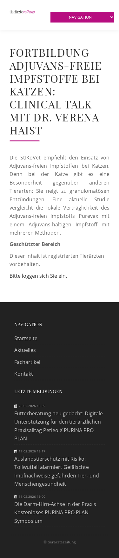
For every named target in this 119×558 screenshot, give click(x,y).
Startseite (25, 338)
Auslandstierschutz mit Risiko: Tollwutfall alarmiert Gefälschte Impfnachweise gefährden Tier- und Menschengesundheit (56, 471)
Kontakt (23, 373)
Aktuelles (25, 350)
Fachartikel (27, 362)
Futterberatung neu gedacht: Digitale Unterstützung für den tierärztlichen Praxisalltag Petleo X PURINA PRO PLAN (58, 426)
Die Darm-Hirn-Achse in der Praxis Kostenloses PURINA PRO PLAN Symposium (55, 512)
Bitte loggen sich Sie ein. (38, 275)
